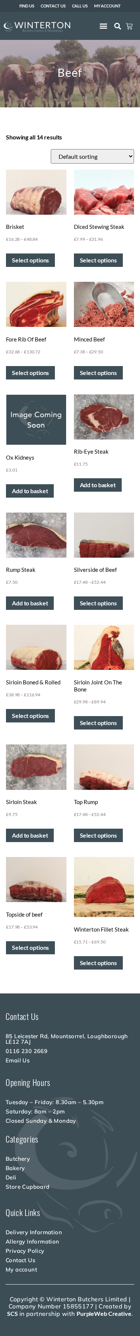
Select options (30, 260)
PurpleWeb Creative (104, 1313)
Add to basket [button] (30, 490)
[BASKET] (129, 26)
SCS (12, 1313)
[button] (103, 25)
